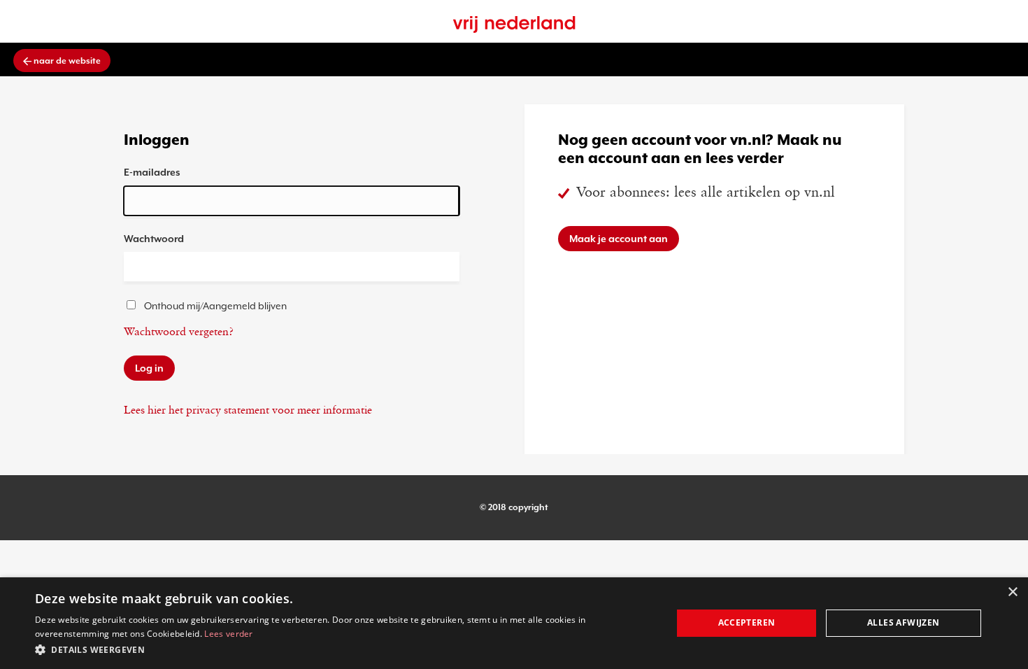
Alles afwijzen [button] (903, 622)
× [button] (1012, 592)
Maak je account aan (618, 238)
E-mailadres (152, 172)
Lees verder (228, 634)
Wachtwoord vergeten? (179, 332)
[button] (344, 650)
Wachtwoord (154, 238)
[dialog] (514, 623)
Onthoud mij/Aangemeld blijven (215, 305)
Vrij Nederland (514, 24)
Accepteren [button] (747, 622)
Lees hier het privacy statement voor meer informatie (248, 410)
